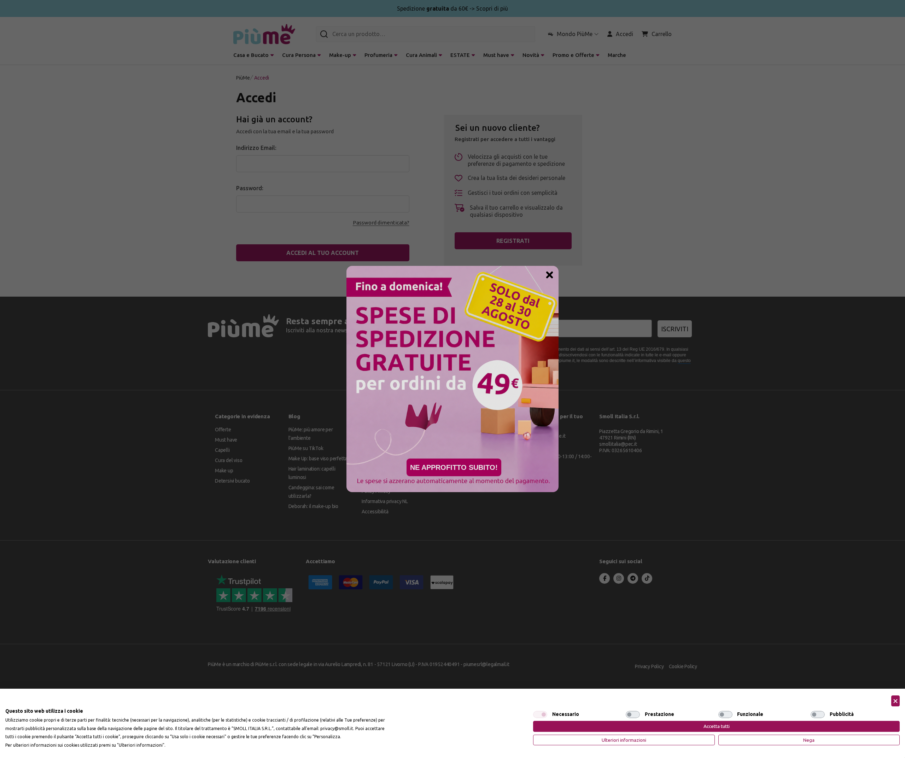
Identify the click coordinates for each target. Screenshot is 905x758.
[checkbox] (540, 714)
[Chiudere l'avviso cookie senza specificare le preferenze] (895, 700)
